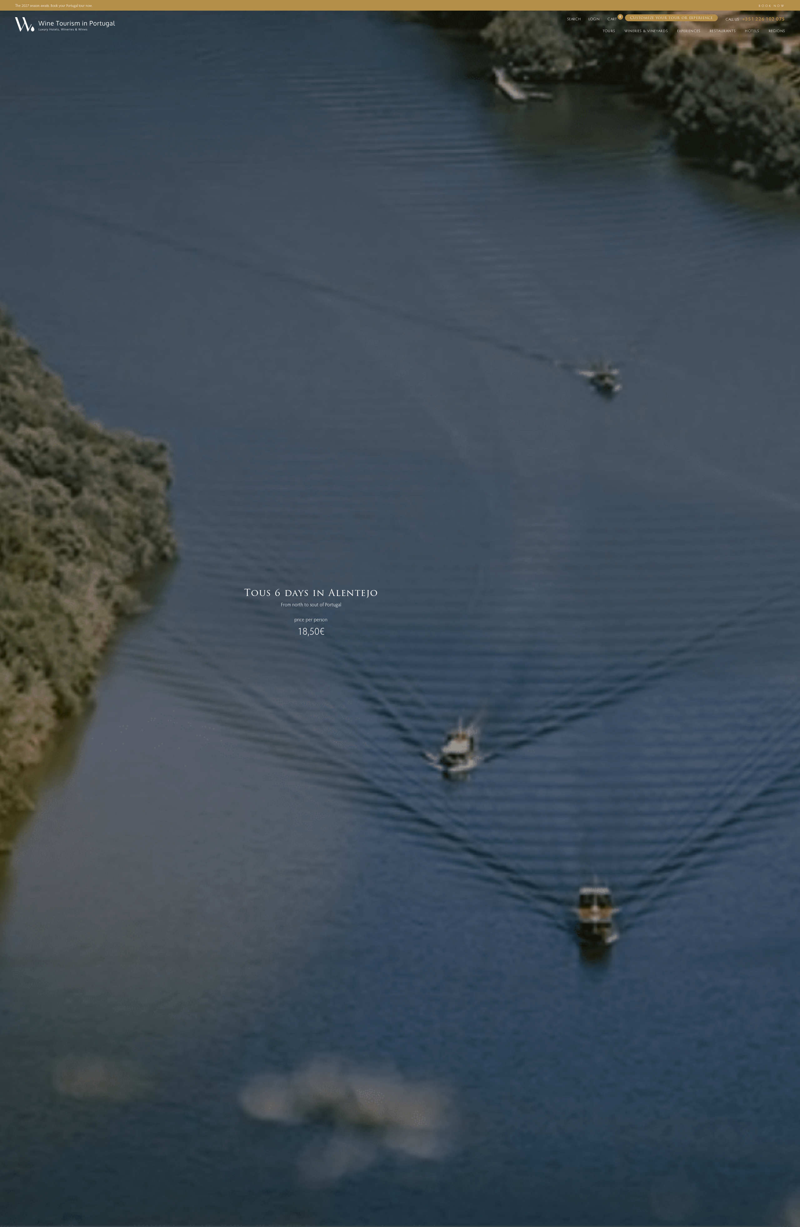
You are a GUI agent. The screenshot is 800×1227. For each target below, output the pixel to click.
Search (574, 18)
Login (594, 18)
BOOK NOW (772, 5)
